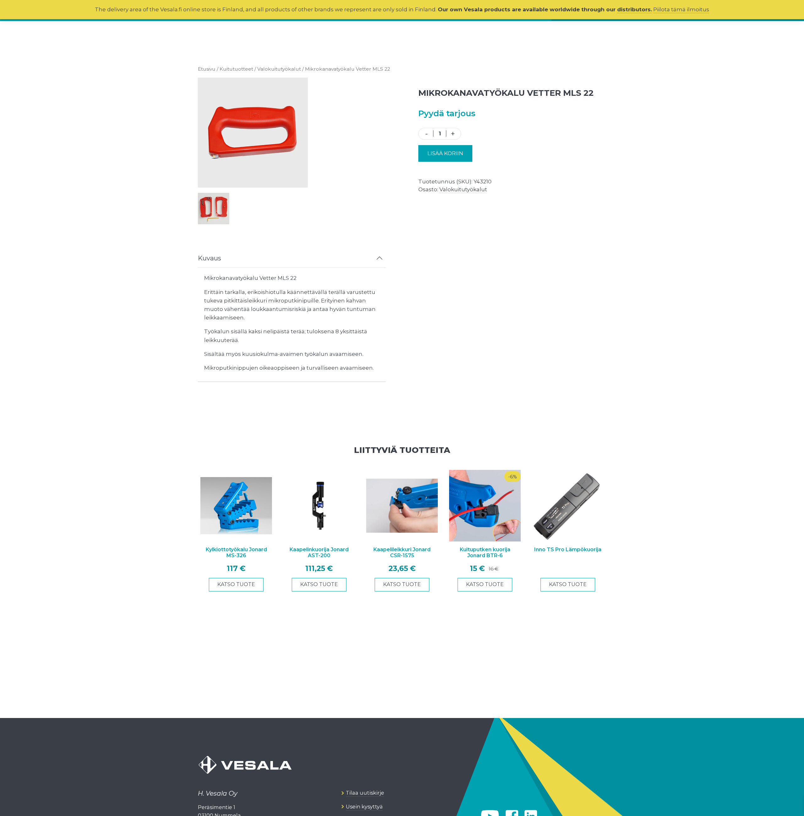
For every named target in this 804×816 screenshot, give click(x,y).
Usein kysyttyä (364, 806)
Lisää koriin (445, 153)
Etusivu (206, 69)
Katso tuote (236, 584)
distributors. (634, 9)
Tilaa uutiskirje (365, 793)
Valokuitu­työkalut (279, 69)
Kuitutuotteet (236, 69)
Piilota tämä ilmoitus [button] (681, 9)
